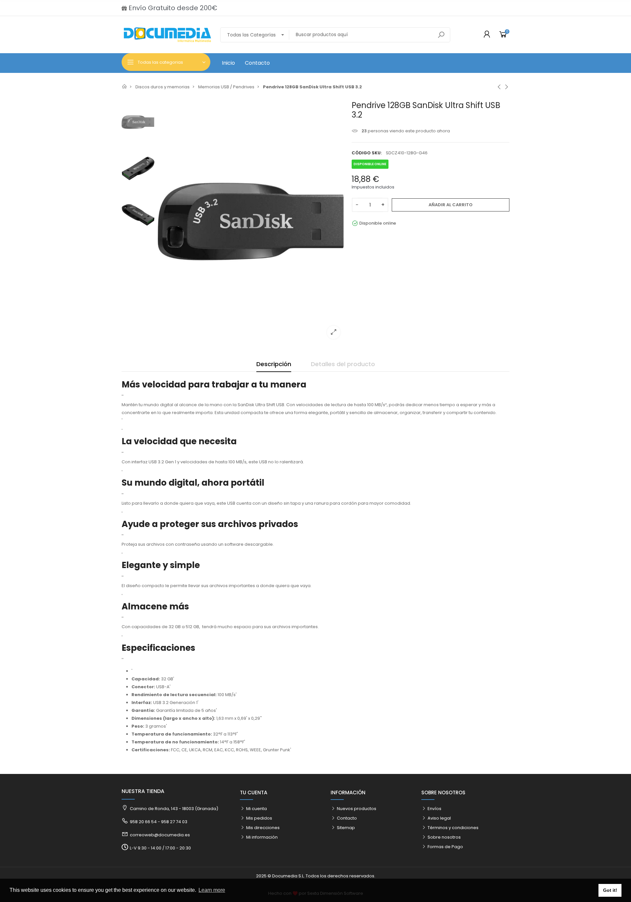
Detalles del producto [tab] (343, 364)
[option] (251, 222)
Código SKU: (367, 153)
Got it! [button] (610, 890)
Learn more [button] (212, 890)
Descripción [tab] (273, 364)
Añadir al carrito (451, 205)
